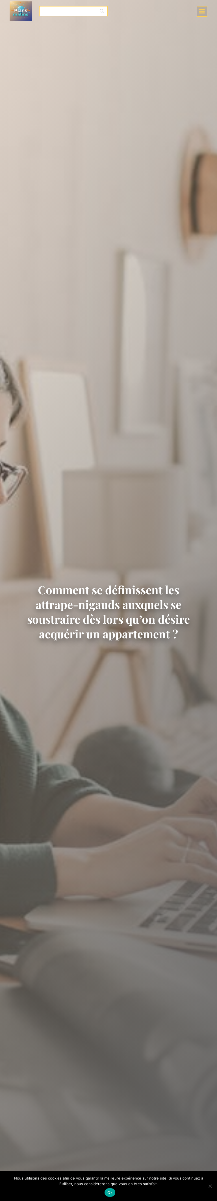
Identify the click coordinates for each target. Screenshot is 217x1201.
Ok (109, 1192)
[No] (210, 1186)
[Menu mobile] (202, 11)
